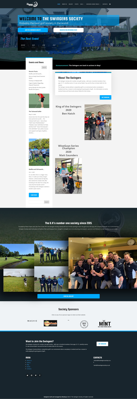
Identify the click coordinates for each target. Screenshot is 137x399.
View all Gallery (69, 296)
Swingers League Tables (92, 4)
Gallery (71, 4)
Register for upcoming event (68, 30)
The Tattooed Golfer (35, 111)
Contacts (105, 4)
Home (58, 4)
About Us (64, 4)
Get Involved (105, 97)
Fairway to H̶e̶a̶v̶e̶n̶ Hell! (35, 80)
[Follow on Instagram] (31, 375)
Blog (81, 4)
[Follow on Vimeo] (35, 375)
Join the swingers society (33, 30)
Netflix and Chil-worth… (35, 74)
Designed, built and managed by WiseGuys (55, 397)
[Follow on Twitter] (27, 375)
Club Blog (34, 195)
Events (76, 4)
